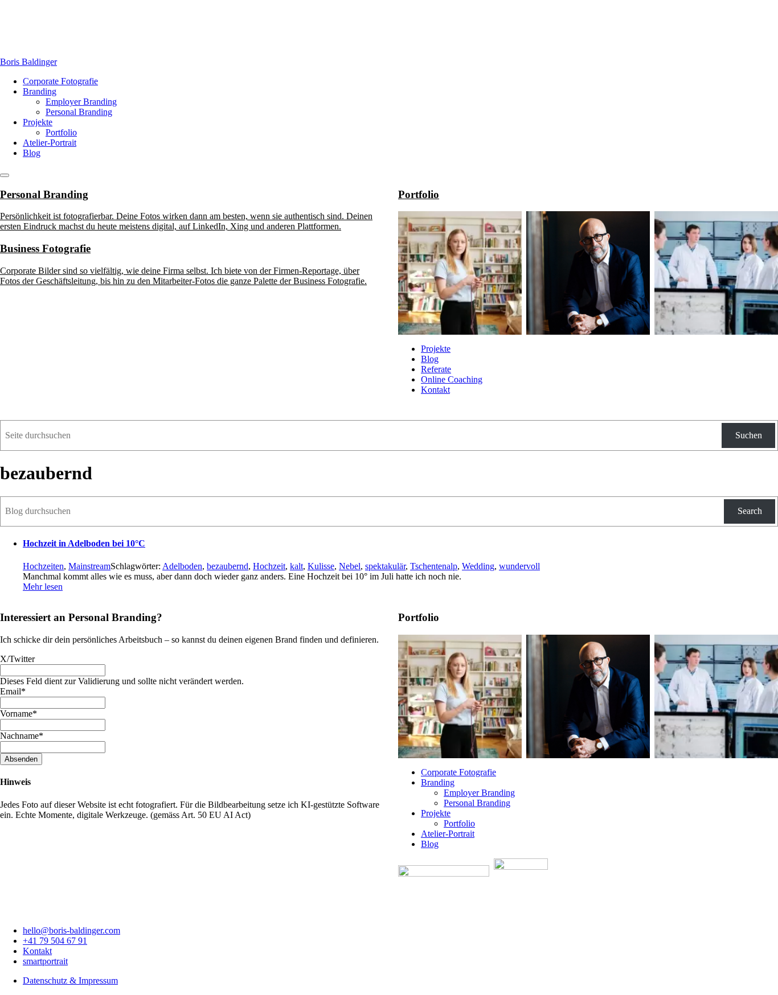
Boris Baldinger (28, 62)
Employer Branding (81, 101)
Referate (436, 369)
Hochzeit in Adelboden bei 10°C (84, 543)
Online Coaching (451, 379)
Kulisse (321, 566)
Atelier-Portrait (49, 142)
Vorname (18, 713)
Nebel (350, 566)
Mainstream (89, 566)
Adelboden (182, 566)
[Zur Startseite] (18, 42)
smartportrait (45, 961)
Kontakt (435, 389)
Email (13, 691)
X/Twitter (17, 659)
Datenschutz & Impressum (70, 980)
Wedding (478, 566)
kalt (296, 566)
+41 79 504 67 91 (55, 940)
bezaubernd (227, 566)
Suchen (748, 435)
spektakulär (385, 566)
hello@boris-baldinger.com (71, 930)
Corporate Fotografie (60, 81)
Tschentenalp (433, 566)
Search (750, 511)
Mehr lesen (43, 586)
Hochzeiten (43, 566)
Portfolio (61, 132)
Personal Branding (79, 112)
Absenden (21, 759)
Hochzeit (269, 566)
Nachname (21, 736)
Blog (31, 153)
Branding (39, 91)
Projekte (37, 122)
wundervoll (519, 566)
